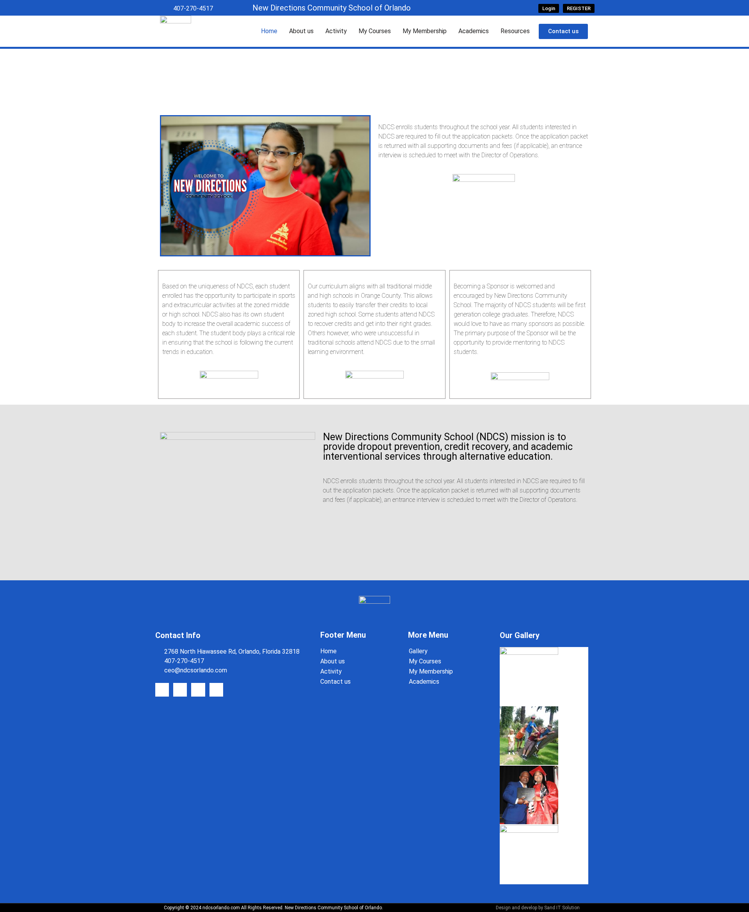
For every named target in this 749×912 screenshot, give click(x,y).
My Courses (375, 31)
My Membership (425, 31)
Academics (473, 31)
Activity (336, 31)
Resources (515, 31)
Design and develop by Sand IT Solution (538, 907)
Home (269, 31)
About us (301, 31)
